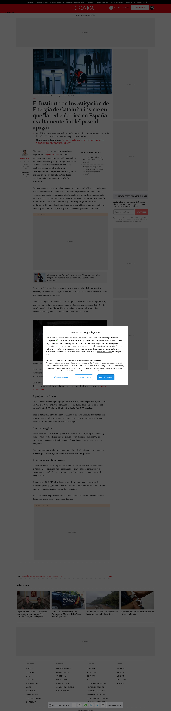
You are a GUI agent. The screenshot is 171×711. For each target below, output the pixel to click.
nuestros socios (80, 337)
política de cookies (104, 352)
